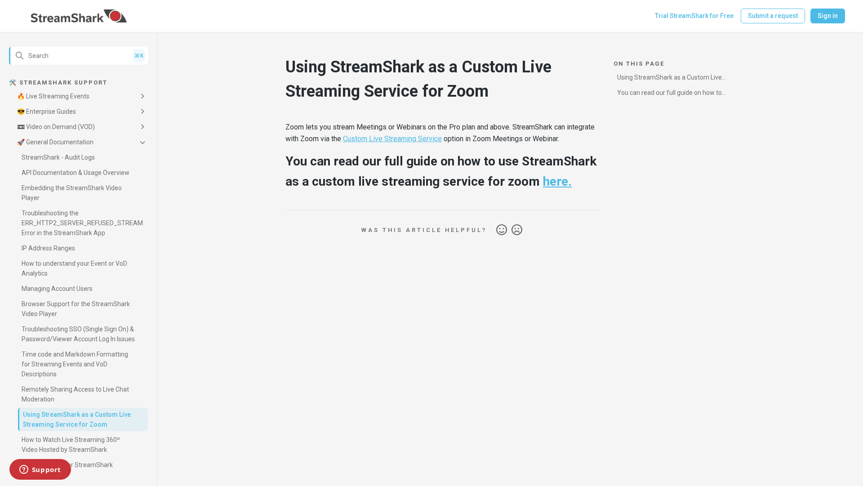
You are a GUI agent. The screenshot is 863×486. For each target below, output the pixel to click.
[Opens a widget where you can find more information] (40, 470)
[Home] (79, 16)
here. (557, 181)
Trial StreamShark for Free (694, 15)
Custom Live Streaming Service (392, 138)
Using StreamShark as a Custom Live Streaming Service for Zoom (77, 419)
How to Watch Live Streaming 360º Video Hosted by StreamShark (71, 444)
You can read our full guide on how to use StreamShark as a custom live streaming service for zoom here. (669, 94)
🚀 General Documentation (55, 142)
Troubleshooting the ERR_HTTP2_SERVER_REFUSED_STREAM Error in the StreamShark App (82, 223)
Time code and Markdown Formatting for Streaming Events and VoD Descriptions (75, 364)
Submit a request (773, 15)
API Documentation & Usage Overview (75, 172)
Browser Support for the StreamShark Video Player (76, 308)
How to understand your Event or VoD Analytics (74, 268)
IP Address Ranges (48, 248)
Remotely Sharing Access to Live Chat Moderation (75, 394)
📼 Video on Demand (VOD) (56, 126)
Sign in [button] (828, 15)
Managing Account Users (57, 288)
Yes (501, 230)
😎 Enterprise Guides (46, 111)
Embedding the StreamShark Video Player (72, 192)
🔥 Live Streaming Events (53, 96)
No (517, 230)
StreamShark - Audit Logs (58, 157)
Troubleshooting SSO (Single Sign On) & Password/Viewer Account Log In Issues (78, 334)
